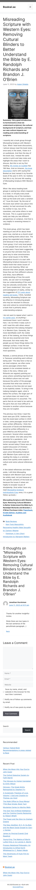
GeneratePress (18, 887)
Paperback (27, 510)
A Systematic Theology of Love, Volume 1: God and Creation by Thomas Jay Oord (15, 795)
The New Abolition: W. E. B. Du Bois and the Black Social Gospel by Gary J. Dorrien (17, 827)
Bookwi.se (9, 6)
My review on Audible (19, 166)
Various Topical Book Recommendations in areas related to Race (17, 750)
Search (6, 726)
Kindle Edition (9, 513)
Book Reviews (11, 521)
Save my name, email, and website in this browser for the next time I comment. (17, 691)
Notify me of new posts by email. (18, 707)
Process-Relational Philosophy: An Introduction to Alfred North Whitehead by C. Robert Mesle (16, 847)
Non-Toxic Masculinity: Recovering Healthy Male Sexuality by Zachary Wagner (17, 527)
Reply (8, 631)
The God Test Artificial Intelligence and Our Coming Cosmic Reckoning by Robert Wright (17, 813)
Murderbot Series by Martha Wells (16, 807)
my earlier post (9, 318)
